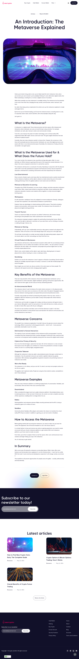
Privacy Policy (52, 635)
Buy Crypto (27, 3)
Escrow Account (53, 629)
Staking (51, 623)
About (67, 623)
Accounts (68, 632)
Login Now (74, 3)
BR (7, 656)
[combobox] (7, 656)
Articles (33, 14)
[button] (54, 3)
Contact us (34, 475)
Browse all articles (39, 598)
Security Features (53, 632)
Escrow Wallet (45, 3)
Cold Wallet (36, 3)
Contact (68, 626)
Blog (67, 629)
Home (67, 620)
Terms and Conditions (72, 635)
